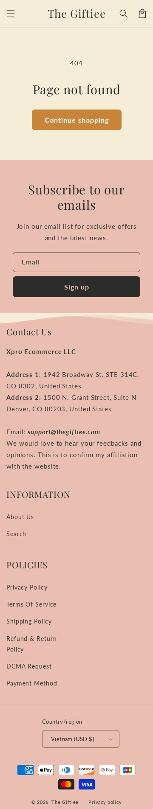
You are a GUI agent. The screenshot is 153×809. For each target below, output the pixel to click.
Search (16, 533)
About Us (20, 516)
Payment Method (31, 683)
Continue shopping (77, 120)
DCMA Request (29, 666)
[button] (10, 13)
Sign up (76, 287)
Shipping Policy (29, 621)
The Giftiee (65, 802)
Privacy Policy (27, 587)
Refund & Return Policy (31, 644)
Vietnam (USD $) (72, 739)
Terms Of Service (31, 604)
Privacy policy (105, 802)
